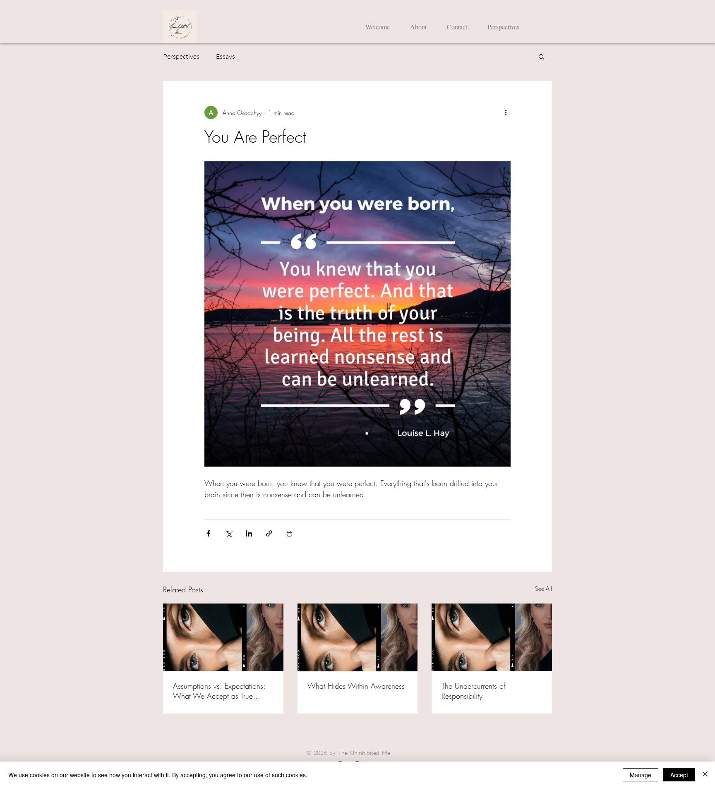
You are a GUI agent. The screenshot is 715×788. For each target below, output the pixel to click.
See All (543, 588)
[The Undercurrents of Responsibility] (492, 637)
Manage (640, 775)
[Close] (705, 774)
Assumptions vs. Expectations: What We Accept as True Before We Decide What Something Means (219, 691)
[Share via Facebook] (208, 533)
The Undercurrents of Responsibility (473, 691)
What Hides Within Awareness (356, 686)
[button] (541, 56)
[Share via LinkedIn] (249, 533)
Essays (225, 56)
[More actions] (506, 112)
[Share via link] (269, 533)
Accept (679, 775)
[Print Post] (289, 533)
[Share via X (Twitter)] (229, 533)
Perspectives (181, 56)
